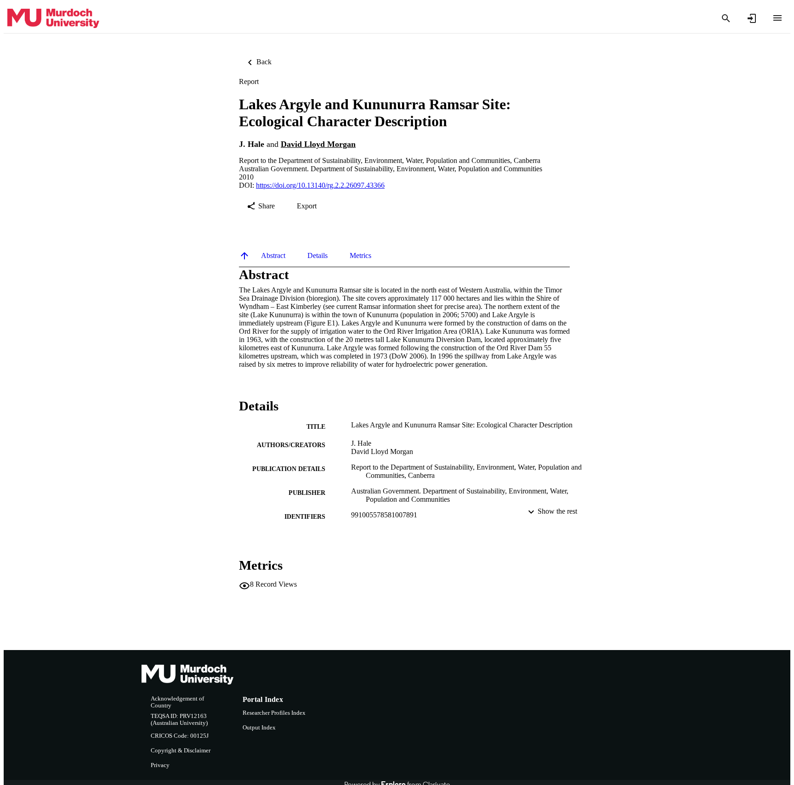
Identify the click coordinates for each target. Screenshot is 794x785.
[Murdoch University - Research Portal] (53, 18)
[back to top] (244, 255)
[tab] (273, 256)
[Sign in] (752, 18)
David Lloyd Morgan (318, 144)
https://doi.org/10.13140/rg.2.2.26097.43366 (320, 185)
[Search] (726, 18)
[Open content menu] (777, 18)
